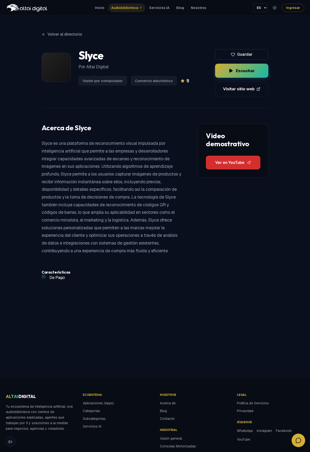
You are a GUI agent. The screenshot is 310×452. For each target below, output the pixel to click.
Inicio (99, 8)
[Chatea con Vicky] (298, 440)
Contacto (167, 418)
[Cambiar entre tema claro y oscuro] (274, 7)
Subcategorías (94, 418)
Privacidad (245, 411)
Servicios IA (159, 8)
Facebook (284, 431)
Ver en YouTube (229, 162)
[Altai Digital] (27, 7)
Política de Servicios (253, 403)
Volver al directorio (64, 34)
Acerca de (168, 403)
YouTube (243, 439)
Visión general (171, 438)
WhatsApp (245, 431)
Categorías (91, 411)
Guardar (245, 54)
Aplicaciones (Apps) (98, 403)
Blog (180, 8)
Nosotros (198, 8)
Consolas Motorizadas (178, 446)
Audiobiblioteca (124, 8)
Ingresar (293, 8)
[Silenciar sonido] (10, 442)
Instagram (264, 431)
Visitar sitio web (239, 89)
